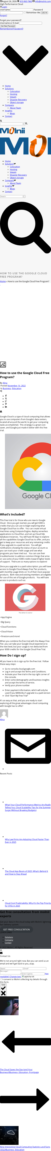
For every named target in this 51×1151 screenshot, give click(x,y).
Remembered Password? (11, 28)
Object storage (17, 102)
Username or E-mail (9, 23)
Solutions (9, 88)
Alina (5, 383)
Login (4, 7)
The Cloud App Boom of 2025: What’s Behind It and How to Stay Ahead (26, 872)
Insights (8, 110)
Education (16, 388)
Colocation (15, 91)
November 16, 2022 (17, 385)
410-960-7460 (26, 1)
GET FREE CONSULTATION (16, 929)
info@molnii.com (43, 1)
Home (8, 85)
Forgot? (3, 15)
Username (5, 9)
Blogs (12, 113)
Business (7, 388)
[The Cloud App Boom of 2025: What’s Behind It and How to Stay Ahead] (21, 868)
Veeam (13, 97)
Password (38, 9)
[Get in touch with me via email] (28, 768)
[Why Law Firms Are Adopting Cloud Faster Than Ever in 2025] (21, 836)
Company (9, 105)
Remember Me (33, 12)
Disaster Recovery (18, 99)
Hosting (13, 94)
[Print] (1, 411)
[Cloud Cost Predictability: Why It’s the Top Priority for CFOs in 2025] (21, 900)
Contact (8, 116)
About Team (15, 108)
